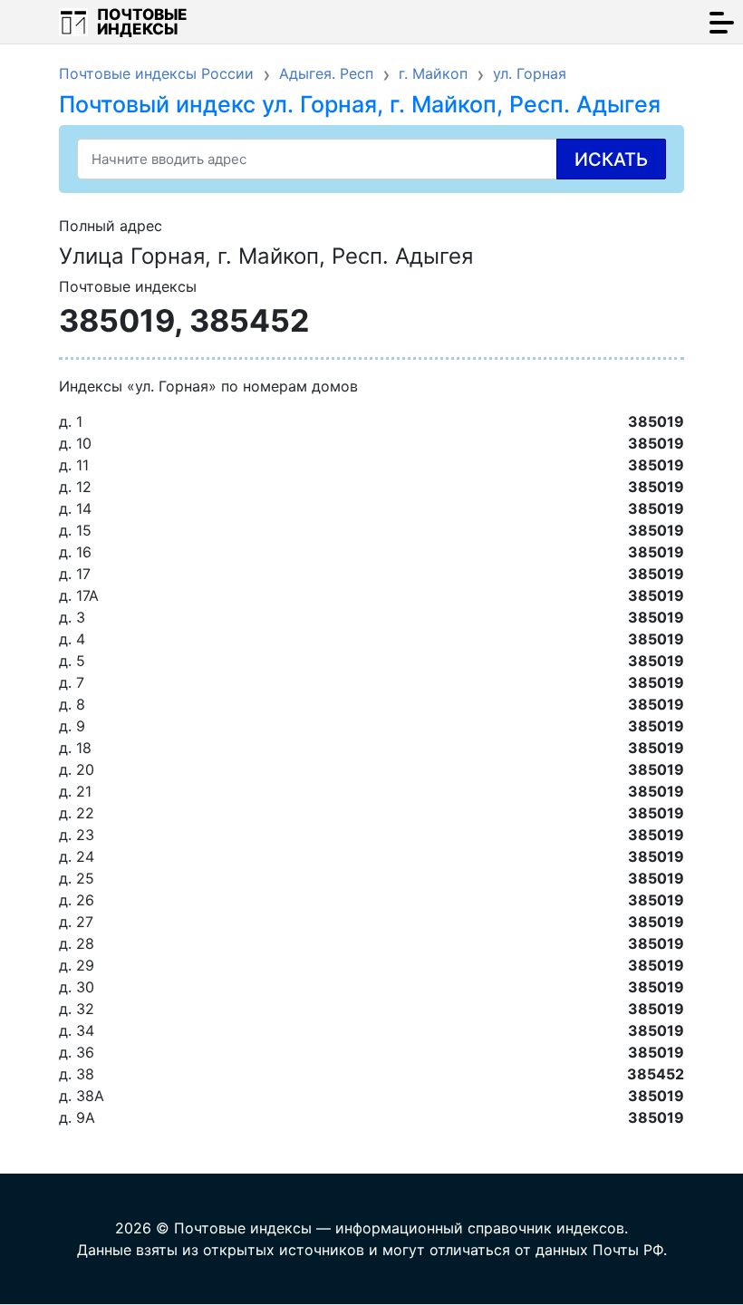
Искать (611, 159)
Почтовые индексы (142, 21)
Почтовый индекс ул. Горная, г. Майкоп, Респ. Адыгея (360, 104)
